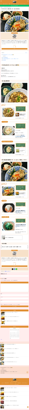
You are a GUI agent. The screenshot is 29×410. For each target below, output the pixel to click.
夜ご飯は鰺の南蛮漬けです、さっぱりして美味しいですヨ (10, 58)
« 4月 (1, 339)
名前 (1, 293)
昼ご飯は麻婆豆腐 (5, 57)
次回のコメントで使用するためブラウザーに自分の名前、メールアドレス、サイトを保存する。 (10, 304)
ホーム (3, 7)
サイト (1, 300)
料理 (5, 7)
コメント (2, 282)
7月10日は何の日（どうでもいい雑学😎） (8, 54)
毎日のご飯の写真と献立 (14, 5)
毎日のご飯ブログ (8, 7)
